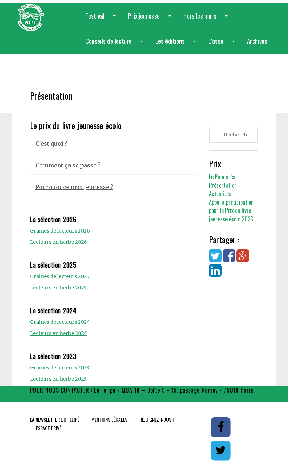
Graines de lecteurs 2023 (59, 367)
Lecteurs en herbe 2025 (58, 287)
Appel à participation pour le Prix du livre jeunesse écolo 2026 (231, 210)
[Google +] (242, 259)
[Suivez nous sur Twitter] (220, 450)
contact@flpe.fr (50, 398)
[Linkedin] (215, 274)
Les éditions (177, 45)
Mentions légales (109, 419)
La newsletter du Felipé (54, 419)
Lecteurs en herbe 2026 (58, 242)
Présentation (223, 185)
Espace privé (48, 427)
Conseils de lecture (115, 45)
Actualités (220, 193)
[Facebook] (229, 259)
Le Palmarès (222, 177)
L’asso (222, 45)
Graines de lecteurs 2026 (60, 231)
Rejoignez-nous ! (156, 419)
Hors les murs (206, 19)
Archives (257, 41)
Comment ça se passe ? (68, 165)
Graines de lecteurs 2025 (60, 276)
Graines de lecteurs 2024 (60, 322)
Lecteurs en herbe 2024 (58, 333)
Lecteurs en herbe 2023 (58, 379)
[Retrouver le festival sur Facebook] (221, 426)
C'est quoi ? (51, 143)
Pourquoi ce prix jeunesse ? (74, 186)
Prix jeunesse (151, 19)
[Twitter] (215, 259)
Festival (101, 19)
